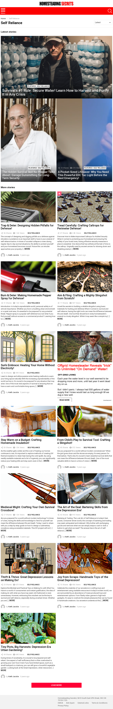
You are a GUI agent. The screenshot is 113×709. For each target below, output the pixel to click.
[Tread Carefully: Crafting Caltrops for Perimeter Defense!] (84, 206)
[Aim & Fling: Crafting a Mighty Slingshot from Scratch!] (84, 276)
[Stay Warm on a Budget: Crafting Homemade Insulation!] (28, 421)
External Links (83, 703)
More (27, 249)
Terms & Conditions (99, 703)
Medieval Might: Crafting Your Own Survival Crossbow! (28, 508)
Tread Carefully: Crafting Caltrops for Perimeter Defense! (80, 227)
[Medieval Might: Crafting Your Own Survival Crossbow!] (28, 488)
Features (32, 86)
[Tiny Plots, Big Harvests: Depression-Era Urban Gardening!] (28, 628)
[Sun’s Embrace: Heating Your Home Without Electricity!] (28, 346)
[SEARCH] (110, 11)
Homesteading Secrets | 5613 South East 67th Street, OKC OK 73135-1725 (82, 699)
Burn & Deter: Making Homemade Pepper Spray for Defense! (26, 297)
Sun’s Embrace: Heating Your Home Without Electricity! (28, 367)
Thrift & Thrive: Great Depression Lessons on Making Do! (27, 578)
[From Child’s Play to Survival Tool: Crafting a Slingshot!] (84, 421)
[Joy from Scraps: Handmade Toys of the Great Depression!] (84, 558)
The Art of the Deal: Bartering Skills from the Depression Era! (82, 508)
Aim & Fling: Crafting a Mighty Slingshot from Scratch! (82, 297)
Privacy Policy (63, 706)
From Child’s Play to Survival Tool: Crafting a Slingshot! (83, 441)
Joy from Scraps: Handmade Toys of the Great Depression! (82, 578)
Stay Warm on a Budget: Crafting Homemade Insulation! (21, 441)
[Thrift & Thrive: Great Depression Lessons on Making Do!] (28, 558)
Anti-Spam (70, 703)
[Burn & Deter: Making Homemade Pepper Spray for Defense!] (28, 276)
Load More (56, 685)
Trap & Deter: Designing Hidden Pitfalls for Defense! (27, 227)
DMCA (60, 703)
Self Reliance (43, 86)
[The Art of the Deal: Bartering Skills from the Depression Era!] (84, 488)
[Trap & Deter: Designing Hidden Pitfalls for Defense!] (28, 206)
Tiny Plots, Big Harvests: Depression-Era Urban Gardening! (26, 648)
